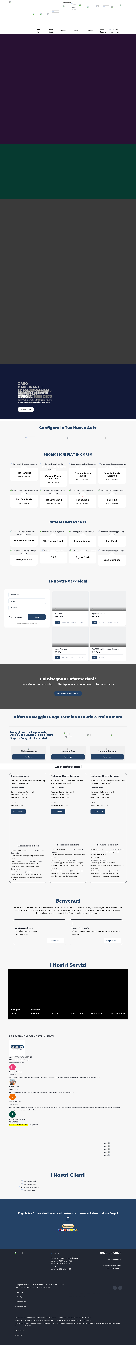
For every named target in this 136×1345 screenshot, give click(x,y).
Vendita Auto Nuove (24, 928)
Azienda (90, 31)
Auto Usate (51, 30)
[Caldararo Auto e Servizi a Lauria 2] (17, 31)
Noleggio (63, 31)
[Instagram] (120, 1288)
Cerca (36, 617)
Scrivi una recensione (16, 1063)
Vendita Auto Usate (80, 928)
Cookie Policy (19, 1335)
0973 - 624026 (110, 1253)
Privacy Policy (19, 1292)
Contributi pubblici (20, 1297)
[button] (12, 865)
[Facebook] (115, 1288)
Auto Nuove (39, 30)
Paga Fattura (103, 30)
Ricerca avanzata (15, 617)
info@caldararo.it (114, 1259)
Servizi (76, 31)
